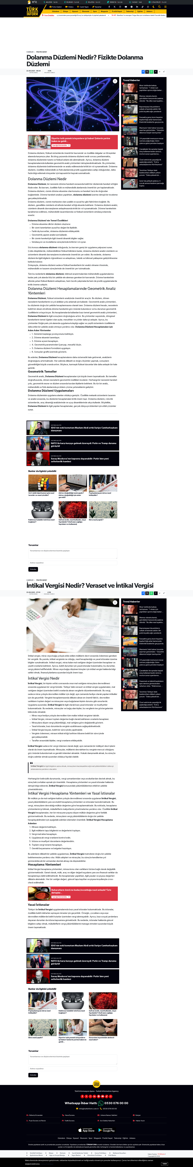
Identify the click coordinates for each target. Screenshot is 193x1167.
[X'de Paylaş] (147, 72)
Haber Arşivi (140, 1121)
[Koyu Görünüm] (153, 7)
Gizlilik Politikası (36, 1153)
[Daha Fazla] (156, 72)
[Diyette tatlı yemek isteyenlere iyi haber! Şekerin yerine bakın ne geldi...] (73, 1027)
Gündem (55, 11)
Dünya (65, 11)
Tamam (164, 1163)
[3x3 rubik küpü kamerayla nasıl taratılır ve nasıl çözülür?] (42, 483)
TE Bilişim (161, 1154)
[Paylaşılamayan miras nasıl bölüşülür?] (103, 483)
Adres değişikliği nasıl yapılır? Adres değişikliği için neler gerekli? (71, 495)
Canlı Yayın (84, 7)
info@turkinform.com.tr (89, 1109)
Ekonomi (85, 11)
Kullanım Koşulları (119, 1153)
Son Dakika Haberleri (107, 1121)
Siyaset (75, 11)
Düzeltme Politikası (94, 1155)
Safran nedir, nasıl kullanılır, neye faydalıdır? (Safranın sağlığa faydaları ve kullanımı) (72, 522)
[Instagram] (90, 1096)
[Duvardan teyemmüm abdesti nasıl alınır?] (103, 1027)
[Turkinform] (32, 11)
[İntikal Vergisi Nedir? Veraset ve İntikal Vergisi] (72, 625)
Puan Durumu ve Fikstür (37, 1121)
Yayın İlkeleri (76, 1155)
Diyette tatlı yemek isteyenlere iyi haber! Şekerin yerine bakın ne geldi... (72, 1040)
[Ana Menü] (165, 7)
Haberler (30, 52)
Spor (95, 11)
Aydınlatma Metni (36, 1155)
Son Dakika (49, 15)
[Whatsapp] (110, 1096)
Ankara (149, 11)
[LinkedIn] (94, 1096)
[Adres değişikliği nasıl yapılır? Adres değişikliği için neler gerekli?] (73, 483)
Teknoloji (129, 11)
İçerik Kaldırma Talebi (80, 1153)
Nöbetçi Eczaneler (36, 1115)
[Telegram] (98, 1096)
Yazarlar (98, 7)
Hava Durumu (70, 1115)
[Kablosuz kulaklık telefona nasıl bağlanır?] (42, 510)
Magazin (104, 11)
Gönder (33, 569)
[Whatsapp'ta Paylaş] (151, 72)
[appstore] (86, 1130)
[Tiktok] (106, 1096)
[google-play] (106, 1130)
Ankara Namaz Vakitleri (109, 1115)
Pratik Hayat (117, 11)
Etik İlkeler (112, 1155)
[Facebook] (82, 1096)
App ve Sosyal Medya (57, 1155)
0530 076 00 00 (116, 1103)
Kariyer (138, 1115)
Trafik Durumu (69, 1121)
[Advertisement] (144, 207)
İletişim (62, 1153)
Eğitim (140, 11)
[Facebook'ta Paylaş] (143, 72)
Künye (51, 1153)
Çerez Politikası (100, 1153)
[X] (86, 1096)
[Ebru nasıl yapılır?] (103, 510)
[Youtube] (102, 1096)
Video (70, 7)
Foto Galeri (57, 7)
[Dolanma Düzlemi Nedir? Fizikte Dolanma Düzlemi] (72, 104)
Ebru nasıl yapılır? (96, 520)
